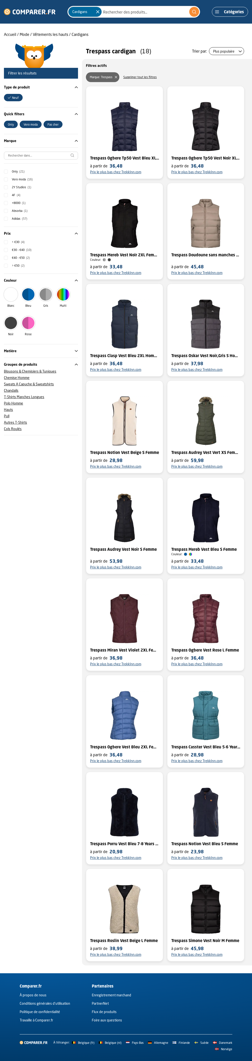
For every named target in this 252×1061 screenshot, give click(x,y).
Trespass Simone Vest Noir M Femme (205, 940)
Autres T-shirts (15, 422)
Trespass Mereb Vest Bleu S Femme (204, 549)
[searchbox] (41, 156)
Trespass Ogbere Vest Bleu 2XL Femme (124, 746)
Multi (63, 305)
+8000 (19, 203)
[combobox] (133, 12)
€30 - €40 (22, 250)
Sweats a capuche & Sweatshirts (29, 384)
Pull (6, 416)
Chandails (11, 390)
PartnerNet (100, 1003)
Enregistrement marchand (111, 995)
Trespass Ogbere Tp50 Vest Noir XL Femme (205, 158)
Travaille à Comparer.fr (36, 1020)
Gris (45, 305)
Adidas (19, 218)
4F (16, 195)
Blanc (10, 305)
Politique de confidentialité (40, 1012)
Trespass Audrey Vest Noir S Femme (123, 549)
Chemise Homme (17, 378)
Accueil (10, 34)
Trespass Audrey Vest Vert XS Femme (205, 452)
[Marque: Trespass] (115, 77)
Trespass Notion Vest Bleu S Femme (204, 843)
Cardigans (80, 34)
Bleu (28, 305)
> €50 (18, 265)
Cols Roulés (13, 429)
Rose (28, 334)
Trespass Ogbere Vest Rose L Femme (205, 650)
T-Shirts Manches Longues (24, 397)
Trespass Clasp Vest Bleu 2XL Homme (124, 355)
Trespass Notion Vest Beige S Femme (124, 452)
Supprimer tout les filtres (140, 77)
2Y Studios (21, 187)
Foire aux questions (107, 1020)
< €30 (18, 242)
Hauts (8, 409)
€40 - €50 (21, 258)
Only (18, 171)
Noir (11, 334)
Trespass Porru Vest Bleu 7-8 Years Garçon (124, 843)
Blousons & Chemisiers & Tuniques (30, 371)
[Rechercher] (194, 12)
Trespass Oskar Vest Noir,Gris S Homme (205, 355)
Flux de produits (104, 1012)
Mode (24, 34)
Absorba (20, 211)
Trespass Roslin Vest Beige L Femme (124, 940)
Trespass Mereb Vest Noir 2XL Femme (124, 254)
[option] (13, 97)
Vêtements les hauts (50, 34)
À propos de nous (33, 995)
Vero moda (22, 179)
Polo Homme (13, 403)
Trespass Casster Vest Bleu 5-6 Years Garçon (205, 746)
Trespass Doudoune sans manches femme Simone (205, 254)
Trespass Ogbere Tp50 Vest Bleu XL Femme (124, 158)
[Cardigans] (98, 12)
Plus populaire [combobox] (224, 51)
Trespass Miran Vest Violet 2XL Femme (124, 650)
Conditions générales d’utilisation (45, 1003)
